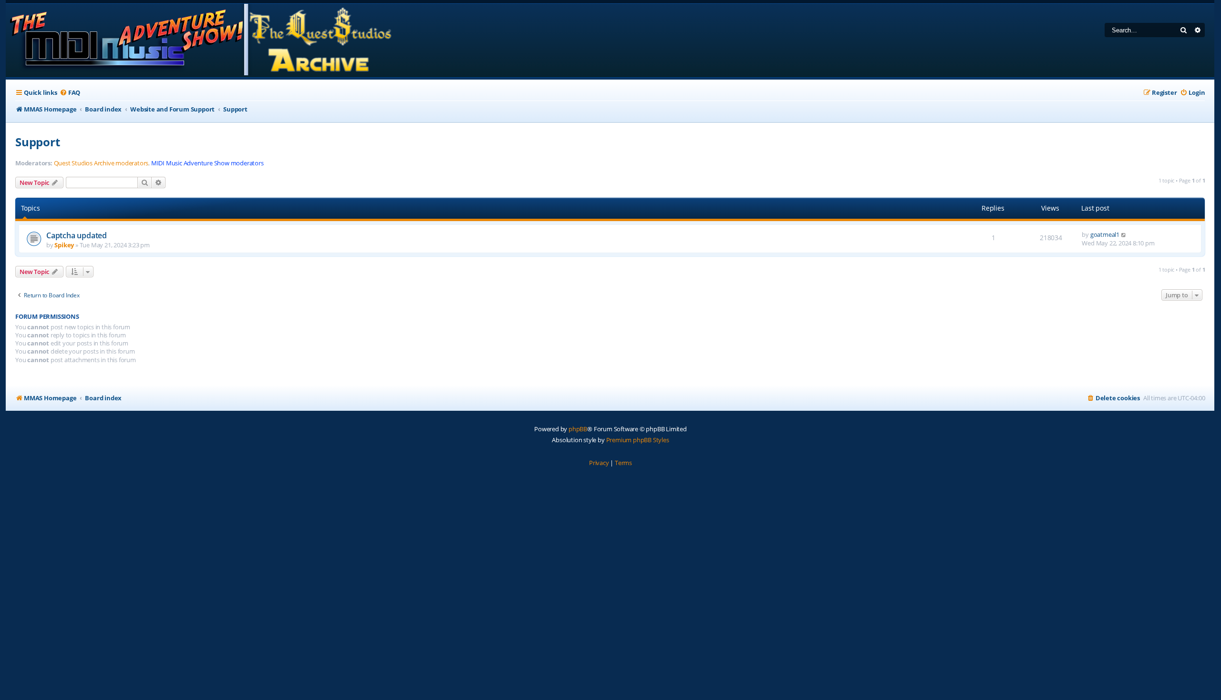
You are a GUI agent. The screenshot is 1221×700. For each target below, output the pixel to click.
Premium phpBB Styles (637, 440)
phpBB (578, 429)
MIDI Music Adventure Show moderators (207, 163)
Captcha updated (76, 235)
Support (37, 142)
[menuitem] (70, 93)
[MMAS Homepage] (200, 40)
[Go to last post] (1124, 234)
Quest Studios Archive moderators (101, 163)
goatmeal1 (1104, 234)
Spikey (64, 245)
